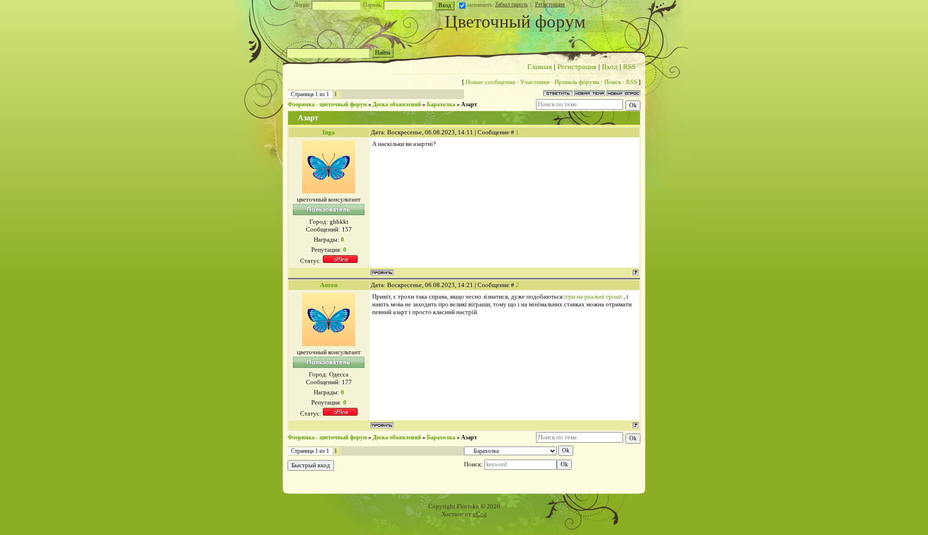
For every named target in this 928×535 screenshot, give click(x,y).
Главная (539, 67)
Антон (328, 285)
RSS (629, 67)
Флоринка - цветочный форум (327, 104)
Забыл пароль (511, 4)
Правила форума (576, 82)
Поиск (612, 82)
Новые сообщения (490, 82)
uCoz (480, 514)
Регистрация (550, 4)
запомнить (479, 4)
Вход (610, 67)
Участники (535, 82)
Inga (328, 132)
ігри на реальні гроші (593, 296)
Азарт (469, 104)
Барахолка (441, 104)
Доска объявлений (397, 104)
